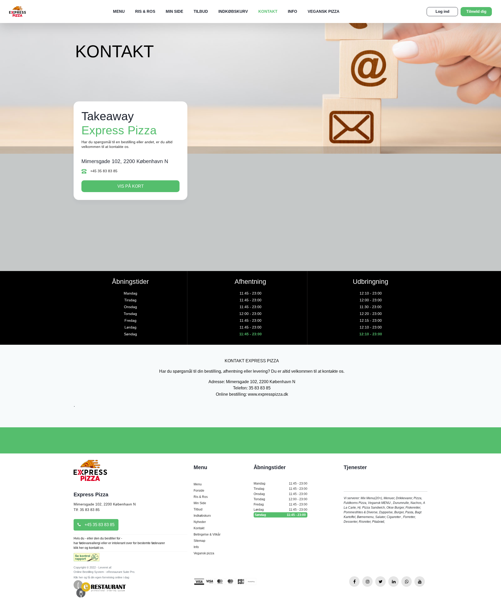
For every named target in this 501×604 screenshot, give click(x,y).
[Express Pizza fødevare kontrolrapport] (86, 559)
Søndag (280, 515)
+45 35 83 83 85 (103, 171)
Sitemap (199, 541)
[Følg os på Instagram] (367, 581)
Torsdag (280, 499)
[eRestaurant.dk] (100, 588)
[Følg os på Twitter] (380, 581)
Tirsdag (280, 489)
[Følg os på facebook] (354, 581)
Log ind (442, 11)
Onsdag (280, 494)
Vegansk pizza (323, 11)
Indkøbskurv (233, 11)
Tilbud (201, 11)
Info (292, 11)
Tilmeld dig (476, 11)
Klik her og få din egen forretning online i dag (101, 577)
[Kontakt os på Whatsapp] (406, 581)
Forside (199, 490)
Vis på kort (130, 186)
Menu (119, 11)
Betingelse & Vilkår (207, 534)
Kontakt (267, 11)
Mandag (280, 483)
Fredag (280, 504)
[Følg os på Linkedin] (393, 581)
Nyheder (200, 522)
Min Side (174, 11)
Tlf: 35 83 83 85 (87, 510)
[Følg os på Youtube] (419, 581)
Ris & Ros (145, 11)
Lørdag (280, 509)
